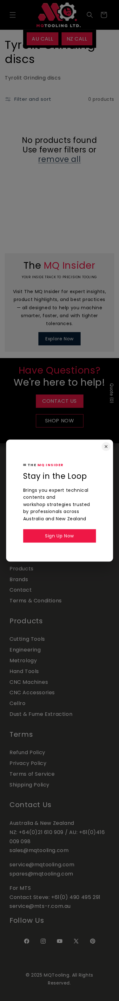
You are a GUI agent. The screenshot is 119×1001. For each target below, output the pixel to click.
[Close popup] (106, 446)
